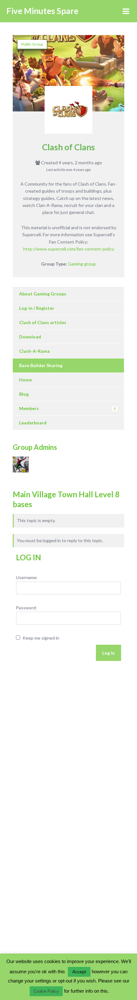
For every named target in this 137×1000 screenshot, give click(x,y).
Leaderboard (33, 422)
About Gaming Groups (42, 293)
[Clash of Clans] (68, 113)
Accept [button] (79, 971)
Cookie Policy (46, 991)
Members (67, 408)
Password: (26, 607)
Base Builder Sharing (40, 365)
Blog (24, 394)
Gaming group (82, 263)
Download (30, 336)
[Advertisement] (51, 728)
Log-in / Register (36, 308)
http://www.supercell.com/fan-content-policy (68, 249)
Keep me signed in (41, 638)
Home (25, 379)
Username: (27, 577)
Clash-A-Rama (34, 351)
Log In (108, 653)
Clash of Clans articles (42, 322)
